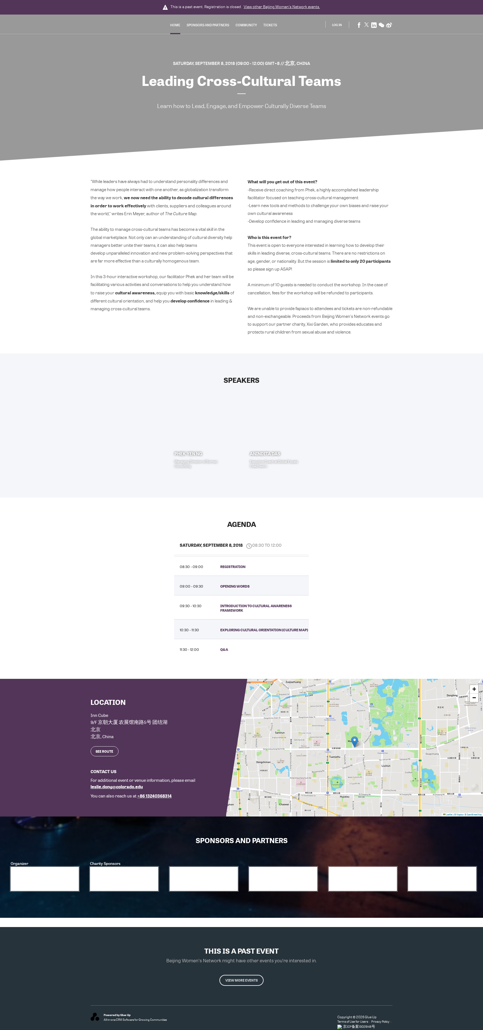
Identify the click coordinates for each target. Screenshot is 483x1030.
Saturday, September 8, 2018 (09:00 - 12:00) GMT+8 (227, 63)
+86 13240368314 (154, 796)
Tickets (270, 25)
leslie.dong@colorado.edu (117, 786)
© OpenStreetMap (473, 814)
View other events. (282, 6)
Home (175, 25)
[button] (354, 742)
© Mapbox (459, 814)
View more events (241, 980)
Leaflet (449, 814)
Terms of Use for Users (352, 1022)
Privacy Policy (380, 1022)
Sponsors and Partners (208, 25)
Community (246, 25)
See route (104, 751)
